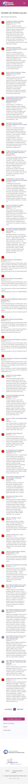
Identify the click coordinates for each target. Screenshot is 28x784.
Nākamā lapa (20, 709)
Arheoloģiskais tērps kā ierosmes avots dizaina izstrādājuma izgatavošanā (15, 478)
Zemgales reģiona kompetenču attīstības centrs (16, 775)
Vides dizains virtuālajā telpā (14, 496)
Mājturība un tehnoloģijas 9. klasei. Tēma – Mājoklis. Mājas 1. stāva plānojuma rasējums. (16, 638)
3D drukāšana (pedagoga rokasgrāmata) (12, 319)
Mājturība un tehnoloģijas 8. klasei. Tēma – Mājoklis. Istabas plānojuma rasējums (16, 662)
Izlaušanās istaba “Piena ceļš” (14, 433)
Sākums (7, 770)
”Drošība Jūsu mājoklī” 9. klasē (14, 534)
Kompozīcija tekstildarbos (13, 375)
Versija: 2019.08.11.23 (13, 778)
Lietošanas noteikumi (17, 770)
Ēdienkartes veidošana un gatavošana (16, 565)
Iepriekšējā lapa (8, 709)
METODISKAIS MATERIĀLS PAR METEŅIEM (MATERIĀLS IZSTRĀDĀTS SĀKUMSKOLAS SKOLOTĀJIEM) (16, 230)
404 (18, 778)
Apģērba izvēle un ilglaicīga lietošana (16, 678)
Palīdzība (14, 772)
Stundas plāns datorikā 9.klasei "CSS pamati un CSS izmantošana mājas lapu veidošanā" (16, 153)
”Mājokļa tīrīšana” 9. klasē (13, 518)
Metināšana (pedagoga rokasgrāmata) (11, 259)
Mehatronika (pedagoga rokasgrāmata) (12, 278)
